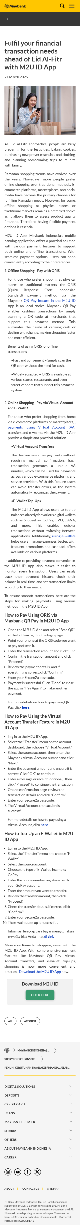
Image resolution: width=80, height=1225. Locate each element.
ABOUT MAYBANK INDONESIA (27, 1148)
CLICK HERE (26, 1220)
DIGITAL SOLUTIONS (19, 1086)
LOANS (9, 1113)
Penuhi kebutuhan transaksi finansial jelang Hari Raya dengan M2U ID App (37, 1067)
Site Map (53, 1188)
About (9, 1188)
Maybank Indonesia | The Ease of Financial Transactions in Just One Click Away (34, 1050)
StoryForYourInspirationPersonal (21, 1059)
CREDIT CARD (14, 1104)
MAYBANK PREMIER (19, 1122)
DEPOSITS (12, 1095)
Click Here (40, 995)
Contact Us (30, 1188)
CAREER (10, 1157)
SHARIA (10, 1131)
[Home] (7, 1050)
